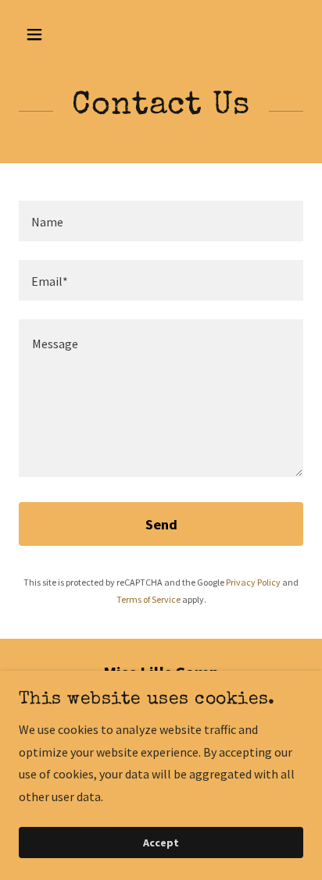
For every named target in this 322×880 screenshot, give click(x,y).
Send (161, 524)
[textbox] (161, 221)
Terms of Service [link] (148, 599)
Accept (161, 842)
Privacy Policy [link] (253, 582)
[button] (51, 34)
